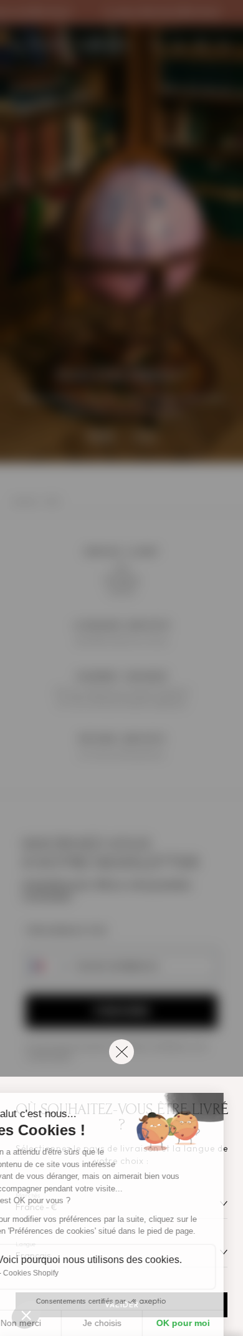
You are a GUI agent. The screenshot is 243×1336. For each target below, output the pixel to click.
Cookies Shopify (50, 1273)
